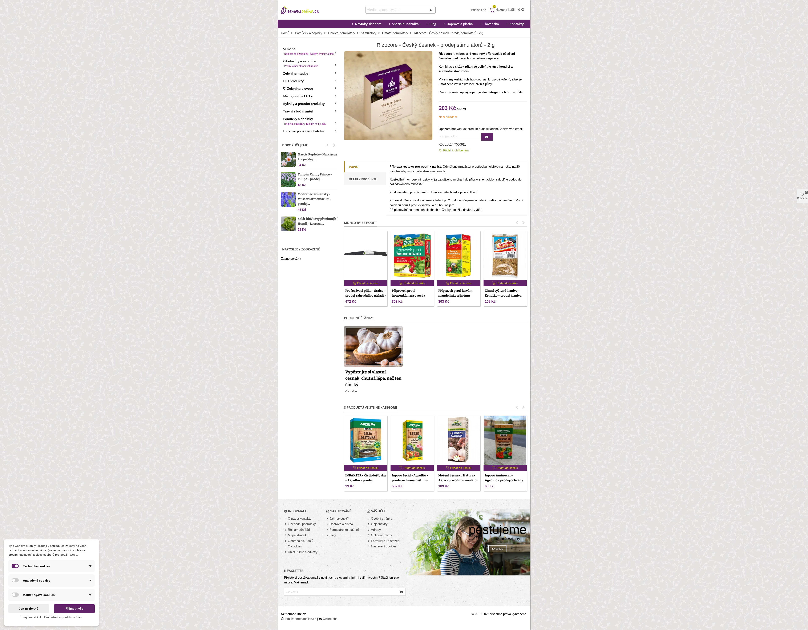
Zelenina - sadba (295, 73)
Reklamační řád (299, 529)
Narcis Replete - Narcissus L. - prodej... (317, 156)
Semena (308, 51)
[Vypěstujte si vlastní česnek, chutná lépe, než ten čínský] (373, 346)
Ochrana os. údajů (300, 541)
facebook (497, 548)
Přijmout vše (74, 608)
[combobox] (396, 9)
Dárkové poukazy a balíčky (303, 131)
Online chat (330, 619)
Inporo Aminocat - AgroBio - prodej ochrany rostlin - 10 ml (504, 480)
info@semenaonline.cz (300, 619)
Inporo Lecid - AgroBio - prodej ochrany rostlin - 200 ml (410, 480)
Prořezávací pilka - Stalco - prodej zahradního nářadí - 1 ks (365, 295)
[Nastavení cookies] (369, 546)
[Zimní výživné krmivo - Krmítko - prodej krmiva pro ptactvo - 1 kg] (505, 255)
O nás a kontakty (299, 518)
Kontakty (517, 24)
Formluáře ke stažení (385, 541)
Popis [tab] (353, 167)
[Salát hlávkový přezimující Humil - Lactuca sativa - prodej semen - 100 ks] (288, 224)
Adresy (376, 529)
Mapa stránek (297, 535)
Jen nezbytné (28, 608)
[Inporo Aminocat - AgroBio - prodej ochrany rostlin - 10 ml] (505, 440)
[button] (327, 145)
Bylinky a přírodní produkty (304, 104)
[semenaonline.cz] (306, 10)
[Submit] (431, 9)
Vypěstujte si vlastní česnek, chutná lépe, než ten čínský (373, 378)
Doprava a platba (460, 24)
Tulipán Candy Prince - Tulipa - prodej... (315, 177)
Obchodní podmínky (302, 524)
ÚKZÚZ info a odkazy (303, 552)
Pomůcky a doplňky (304, 121)
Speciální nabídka (405, 24)
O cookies (295, 546)
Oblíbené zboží (381, 535)
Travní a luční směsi (298, 111)
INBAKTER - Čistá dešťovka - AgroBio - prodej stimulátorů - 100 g (365, 480)
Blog (432, 24)
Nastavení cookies (384, 546)
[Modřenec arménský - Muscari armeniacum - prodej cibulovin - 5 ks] (288, 199)
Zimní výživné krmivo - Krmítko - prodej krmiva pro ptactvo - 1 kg (503, 295)
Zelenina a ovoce (300, 88)
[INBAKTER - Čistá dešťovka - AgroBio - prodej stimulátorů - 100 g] (365, 440)
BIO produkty (293, 81)
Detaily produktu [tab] (363, 179)
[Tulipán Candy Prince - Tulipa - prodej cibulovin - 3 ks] (288, 179)
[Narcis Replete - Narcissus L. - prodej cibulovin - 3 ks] (288, 159)
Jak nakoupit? (339, 518)
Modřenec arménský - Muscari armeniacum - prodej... (315, 199)
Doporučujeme (295, 145)
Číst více (351, 391)
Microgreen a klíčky (298, 96)
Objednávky (379, 524)
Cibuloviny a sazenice (300, 63)
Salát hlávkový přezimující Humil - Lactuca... (318, 221)
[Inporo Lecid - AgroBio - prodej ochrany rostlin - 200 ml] (412, 440)
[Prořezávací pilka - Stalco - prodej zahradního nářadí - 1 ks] (365, 255)
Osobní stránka (381, 518)
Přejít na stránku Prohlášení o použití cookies (51, 617)
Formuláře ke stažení (344, 529)
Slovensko (491, 24)
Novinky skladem (368, 24)
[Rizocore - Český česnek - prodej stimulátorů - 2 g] (388, 95)
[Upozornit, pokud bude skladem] (487, 137)
